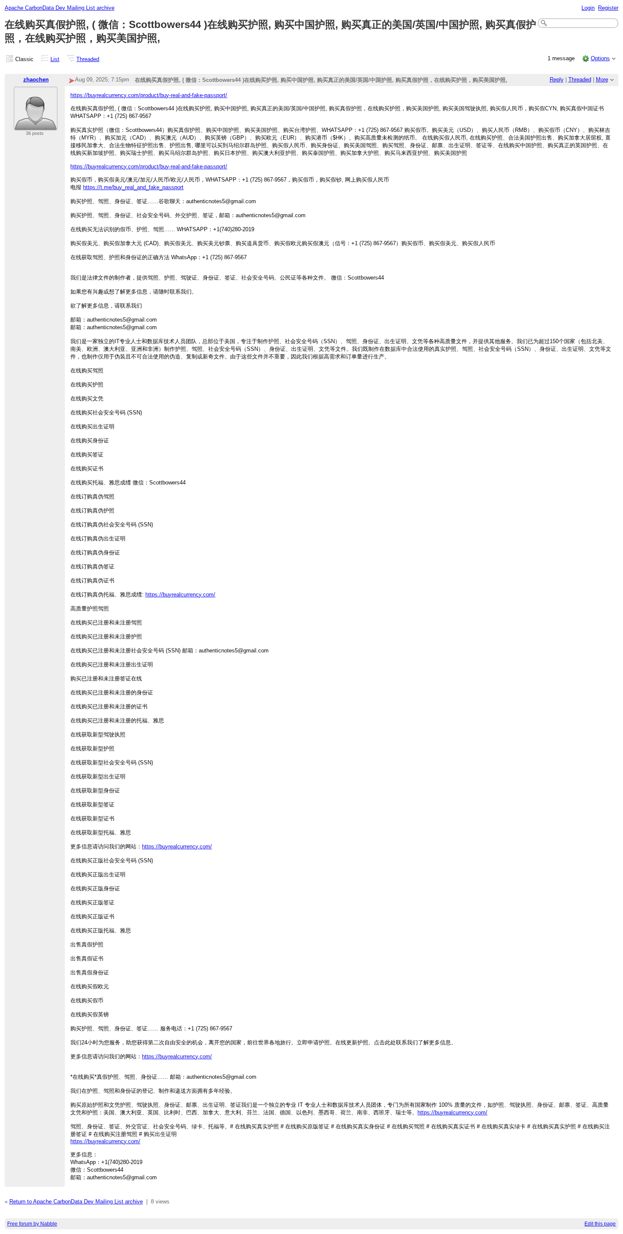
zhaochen (36, 79)
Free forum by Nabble (32, 1224)
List (54, 59)
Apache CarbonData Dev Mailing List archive (59, 8)
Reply (557, 79)
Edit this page (600, 1224)
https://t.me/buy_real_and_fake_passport (133, 187)
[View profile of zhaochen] (36, 125)
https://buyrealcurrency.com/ (180, 594)
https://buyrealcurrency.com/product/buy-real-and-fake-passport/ (148, 95)
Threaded (87, 59)
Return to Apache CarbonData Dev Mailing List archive (76, 1201)
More (602, 79)
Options (600, 58)
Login (588, 8)
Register (608, 8)
